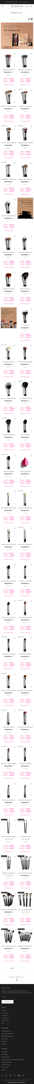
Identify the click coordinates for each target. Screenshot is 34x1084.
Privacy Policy (5, 1067)
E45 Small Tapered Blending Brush (25, 581)
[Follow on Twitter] (6, 1075)
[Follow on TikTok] (23, 1075)
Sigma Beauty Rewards (7, 1036)
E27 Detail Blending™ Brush (25, 545)
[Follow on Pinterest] (14, 1075)
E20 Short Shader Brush (9, 654)
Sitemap (4, 1070)
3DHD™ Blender (25, 471)
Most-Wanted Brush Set (9, 946)
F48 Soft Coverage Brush (25, 106)
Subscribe (7, 1001)
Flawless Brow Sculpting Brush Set (25, 837)
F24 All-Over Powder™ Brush (8, 398)
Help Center (5, 1051)
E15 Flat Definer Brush (25, 727)
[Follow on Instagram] (10, 1075)
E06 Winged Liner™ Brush (25, 800)
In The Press (5, 1020)
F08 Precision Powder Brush (25, 143)
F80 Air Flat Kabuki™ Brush (25, 70)
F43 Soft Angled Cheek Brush (9, 106)
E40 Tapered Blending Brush (8, 581)
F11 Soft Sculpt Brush (8, 143)
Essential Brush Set (25, 946)
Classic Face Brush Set (9, 909)
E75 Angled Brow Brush (25, 764)
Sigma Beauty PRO (6, 1031)
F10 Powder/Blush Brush (9, 435)
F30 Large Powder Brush (25, 398)
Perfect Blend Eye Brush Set (8, 873)
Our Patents (5, 1015)
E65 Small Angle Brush (9, 763)
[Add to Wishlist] (15, 53)
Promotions (4, 1039)
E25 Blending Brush (25, 508)
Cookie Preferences (6, 1062)
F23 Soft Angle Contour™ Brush (25, 289)
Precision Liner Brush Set (8, 837)
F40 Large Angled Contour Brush (9, 362)
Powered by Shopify (24, 1080)
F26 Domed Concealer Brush (8, 179)
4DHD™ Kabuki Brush (9, 216)
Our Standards (5, 1013)
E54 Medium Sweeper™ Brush (25, 691)
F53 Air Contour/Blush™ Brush (25, 325)
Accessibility (5, 1054)
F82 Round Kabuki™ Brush (8, 252)
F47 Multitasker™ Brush (9, 289)
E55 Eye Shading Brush (8, 690)
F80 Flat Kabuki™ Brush (8, 70)
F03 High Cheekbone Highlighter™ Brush (25, 362)
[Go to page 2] (22, 966)
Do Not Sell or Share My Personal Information (13, 1059)
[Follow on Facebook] (2, 1075)
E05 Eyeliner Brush (8, 800)
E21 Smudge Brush (25, 654)
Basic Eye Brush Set (25, 873)
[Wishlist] (29, 6)
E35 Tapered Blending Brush (8, 508)
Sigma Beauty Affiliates (7, 1033)
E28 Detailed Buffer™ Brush (8, 545)
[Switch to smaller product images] (31, 19)
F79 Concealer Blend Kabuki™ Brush (25, 252)
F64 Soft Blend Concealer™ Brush (8, 472)
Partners (4, 1044)
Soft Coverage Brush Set (25, 910)
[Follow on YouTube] (19, 1075)
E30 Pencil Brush (8, 727)
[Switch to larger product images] (29, 19)
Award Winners (5, 1018)
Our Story (4, 1010)
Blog (3, 1023)
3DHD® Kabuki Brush (25, 179)
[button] (17, 1082)
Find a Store (5, 1041)
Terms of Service (6, 1064)
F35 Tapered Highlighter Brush (25, 435)
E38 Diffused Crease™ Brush (8, 618)
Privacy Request (6, 1057)
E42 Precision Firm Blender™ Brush (25, 618)
